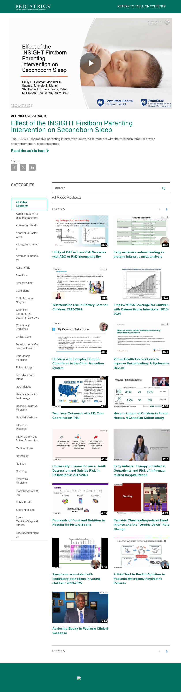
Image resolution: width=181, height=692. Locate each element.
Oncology (21, 471)
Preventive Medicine (22, 481)
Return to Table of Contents (142, 6)
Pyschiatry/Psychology (27, 492)
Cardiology (22, 290)
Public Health (24, 502)
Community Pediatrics (23, 327)
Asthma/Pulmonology (27, 257)
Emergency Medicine (23, 358)
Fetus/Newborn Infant (25, 377)
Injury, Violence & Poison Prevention (27, 438)
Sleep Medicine (25, 509)
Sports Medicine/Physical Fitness (27, 521)
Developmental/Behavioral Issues (27, 346)
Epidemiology (24, 367)
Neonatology (23, 386)
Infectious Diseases (21, 427)
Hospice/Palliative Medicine (27, 408)
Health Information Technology (27, 396)
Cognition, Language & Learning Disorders (27, 313)
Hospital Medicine (27, 417)
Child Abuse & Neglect (24, 300)
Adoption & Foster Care (26, 235)
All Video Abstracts (22, 204)
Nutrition (21, 463)
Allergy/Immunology (27, 246)
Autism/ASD (23, 267)
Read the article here (28, 151)
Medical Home (24, 448)
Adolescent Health (27, 225)
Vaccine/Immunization (27, 534)
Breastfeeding (24, 283)
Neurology (22, 456)
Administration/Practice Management (27, 215)
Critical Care (23, 336)
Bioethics (21, 275)
